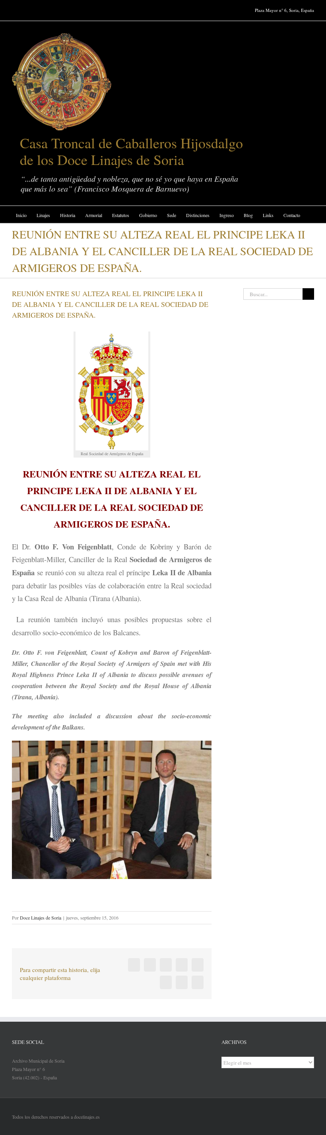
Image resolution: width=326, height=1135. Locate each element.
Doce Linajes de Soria (40, 917)
